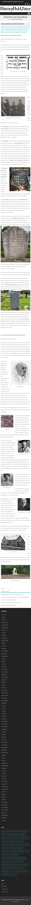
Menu (15, 13)
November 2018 (5, 726)
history (17, 844)
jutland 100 (14, 851)
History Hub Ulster (25, 844)
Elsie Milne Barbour (8, 29)
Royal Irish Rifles (17, 864)
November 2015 (5, 789)
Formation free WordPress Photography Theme (12, 899)
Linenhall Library (5, 854)
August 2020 (4, 703)
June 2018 (4, 732)
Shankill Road (14, 867)
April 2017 (4, 760)
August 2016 (4, 768)
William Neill (18, 32)
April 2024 (4, 635)
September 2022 (5, 656)
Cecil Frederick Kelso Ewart (22, 28)
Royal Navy (25, 864)
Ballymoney (16, 831)
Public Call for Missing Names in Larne (8, 600)
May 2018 (3, 734)
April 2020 (4, 711)
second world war (5, 867)
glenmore (21, 29)
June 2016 (4, 771)
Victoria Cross (17, 871)
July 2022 (3, 659)
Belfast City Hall (5, 838)
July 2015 (3, 791)
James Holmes (14, 31)
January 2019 (4, 724)
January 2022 (4, 669)
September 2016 (5, 765)
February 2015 (4, 802)
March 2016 (4, 778)
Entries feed (4, 886)
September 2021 (5, 677)
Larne (27, 851)
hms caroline (4, 848)
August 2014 (4, 817)
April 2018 (4, 737)
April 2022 (4, 664)
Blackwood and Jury (12, 28)
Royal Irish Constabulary (7, 864)
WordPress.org (4, 891)
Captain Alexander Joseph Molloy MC (8, 605)
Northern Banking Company (20, 858)
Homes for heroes (20, 848)
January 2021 (4, 690)
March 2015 (4, 799)
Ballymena (9, 831)
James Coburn (8, 31)
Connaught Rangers (13, 841)
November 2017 (5, 747)
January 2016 (4, 784)
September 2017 (5, 752)
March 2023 (4, 648)
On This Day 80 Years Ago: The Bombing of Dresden (11, 602)
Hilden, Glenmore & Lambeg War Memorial (12, 24)
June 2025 (4, 614)
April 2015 (4, 797)
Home (9, 19)
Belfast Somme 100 (14, 838)
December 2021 (5, 672)
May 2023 (3, 643)
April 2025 (4, 619)
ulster (11, 871)
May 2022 (3, 661)
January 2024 (4, 638)
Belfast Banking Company (12, 834)
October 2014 (4, 812)
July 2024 (3, 630)
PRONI (18, 861)
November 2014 (5, 810)
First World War (15, 29)
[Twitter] (29, 4)
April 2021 (4, 687)
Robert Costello (23, 31)
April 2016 (4, 776)
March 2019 (4, 719)
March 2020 (4, 713)
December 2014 (5, 807)
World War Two (5, 874)
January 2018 (4, 745)
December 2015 (5, 786)
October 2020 (4, 698)
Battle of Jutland (24, 831)
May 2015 (3, 794)
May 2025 (3, 617)
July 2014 (3, 820)
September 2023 (5, 640)
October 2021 (4, 674)
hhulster (12, 26)
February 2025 (4, 622)
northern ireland (5, 861)
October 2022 (4, 653)
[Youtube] (25, 4)
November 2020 (5, 695)
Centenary (4, 841)
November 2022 (5, 651)
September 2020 (5, 700)
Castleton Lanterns (24, 838)
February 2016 (4, 781)
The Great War (5, 871)
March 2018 (4, 739)
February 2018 (4, 742)
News (21, 26)
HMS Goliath (12, 848)
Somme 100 (21, 867)
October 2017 (4, 750)
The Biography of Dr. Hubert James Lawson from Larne (12, 594)
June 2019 (4, 716)
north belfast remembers (7, 858)
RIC (22, 861)
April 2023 (4, 646)
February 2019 (4, 721)
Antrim (6, 28)
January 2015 (4, 804)
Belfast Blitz (22, 834)
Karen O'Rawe (21, 851)
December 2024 (5, 625)
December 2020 (5, 692)
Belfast (3, 834)
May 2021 (3, 685)
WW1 (11, 874)
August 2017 (4, 755)
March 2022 (4, 666)
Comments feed (5, 889)
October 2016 (4, 763)
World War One (24, 32)
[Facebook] (27, 4)
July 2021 (3, 682)
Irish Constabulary (6, 851)
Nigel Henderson (14, 854)
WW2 (15, 874)
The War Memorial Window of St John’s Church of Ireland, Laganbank (15, 597)
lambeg (18, 31)
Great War (12, 844)
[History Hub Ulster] (15, 11)
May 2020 (3, 708)
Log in (3, 884)
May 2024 (3, 633)
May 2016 (3, 773)
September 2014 (5, 815)
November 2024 (5, 627)
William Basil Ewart (11, 32)
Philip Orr (13, 861)
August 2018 (4, 729)
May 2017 (3, 758)
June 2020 (4, 705)
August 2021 (4, 679)
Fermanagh (21, 841)
